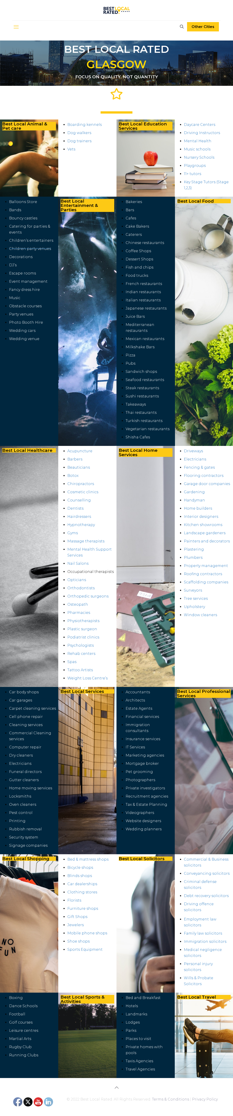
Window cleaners (200, 615)
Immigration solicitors (205, 941)
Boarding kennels (84, 124)
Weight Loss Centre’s (87, 678)
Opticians (76, 580)
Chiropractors (80, 484)
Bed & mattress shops (88, 859)
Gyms (72, 533)
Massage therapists (85, 541)
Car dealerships (82, 884)
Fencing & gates (199, 467)
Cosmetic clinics (82, 492)
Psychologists (80, 645)
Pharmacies (78, 612)
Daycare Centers (199, 124)
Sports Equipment (85, 949)
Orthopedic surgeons (88, 596)
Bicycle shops (80, 867)
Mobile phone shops (87, 933)
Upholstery (194, 607)
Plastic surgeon (82, 629)
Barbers (74, 459)
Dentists (75, 508)
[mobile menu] (16, 27)
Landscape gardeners (204, 533)
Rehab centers (81, 653)
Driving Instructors (202, 133)
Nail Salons (78, 563)
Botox (73, 475)
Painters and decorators (207, 541)
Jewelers (75, 925)
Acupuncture (79, 451)
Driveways (193, 451)
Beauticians (78, 467)
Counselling (79, 500)
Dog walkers (79, 133)
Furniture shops (82, 908)
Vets (71, 149)
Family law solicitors (203, 933)
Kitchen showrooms (203, 525)
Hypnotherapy (81, 525)
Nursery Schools (199, 157)
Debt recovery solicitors (206, 896)
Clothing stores (82, 892)
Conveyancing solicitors (207, 873)
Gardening (194, 492)
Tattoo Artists (80, 670)
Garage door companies (207, 484)
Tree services (196, 598)
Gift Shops (77, 917)
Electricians (195, 459)
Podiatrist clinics (83, 637)
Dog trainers (79, 141)
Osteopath (77, 604)
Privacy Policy (205, 1099)
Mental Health (198, 141)
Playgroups (195, 165)
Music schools (197, 149)
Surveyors (193, 590)
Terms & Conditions (170, 1099)
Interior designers (201, 516)
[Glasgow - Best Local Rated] (116, 10)
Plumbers (193, 557)
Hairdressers (79, 516)
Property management (206, 566)
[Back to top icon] (116, 1087)
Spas (71, 662)
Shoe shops (78, 941)
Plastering (194, 549)
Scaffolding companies (206, 582)
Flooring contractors (203, 475)
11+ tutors (192, 174)
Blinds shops (79, 876)
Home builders (198, 508)
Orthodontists (81, 588)
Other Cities (203, 27)
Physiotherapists (83, 621)
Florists (74, 900)
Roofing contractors (203, 574)
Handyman (194, 500)
